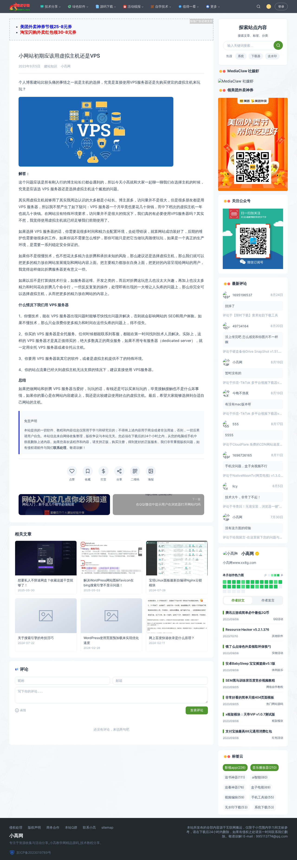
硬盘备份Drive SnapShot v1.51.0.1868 (260, 351)
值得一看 (189, 6)
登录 (281, 6)
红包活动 (277, 737)
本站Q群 (71, 827)
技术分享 (51, 6)
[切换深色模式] (269, 6)
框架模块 (277, 720)
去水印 (272, 56)
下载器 (255, 56)
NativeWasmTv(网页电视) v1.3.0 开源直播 (263, 475)
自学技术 (161, 6)
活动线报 (134, 6)
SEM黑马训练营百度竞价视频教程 (250, 680)
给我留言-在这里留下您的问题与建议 (259, 537)
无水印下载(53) (236, 807)
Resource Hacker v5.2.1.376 (247, 629)
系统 (241, 56)
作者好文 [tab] (238, 600)
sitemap (107, 827)
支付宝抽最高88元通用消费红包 (249, 731)
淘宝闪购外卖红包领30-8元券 (48, 32)
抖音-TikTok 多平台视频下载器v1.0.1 (259, 382)
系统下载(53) (264, 807)
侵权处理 (15, 827)
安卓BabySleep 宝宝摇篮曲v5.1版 (250, 663)
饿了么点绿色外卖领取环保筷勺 (248, 646)
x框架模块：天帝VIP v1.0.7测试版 (250, 714)
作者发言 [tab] (267, 600)
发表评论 (196, 710)
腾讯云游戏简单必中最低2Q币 (247, 612)
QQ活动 (278, 619)
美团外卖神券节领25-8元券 (46, 26)
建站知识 (50, 66)
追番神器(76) (234, 787)
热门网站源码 (274, 704)
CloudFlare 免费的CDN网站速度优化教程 (262, 444)
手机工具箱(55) (262, 797)
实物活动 (277, 653)
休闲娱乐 (277, 670)
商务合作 (52, 827)
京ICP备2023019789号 (33, 852)
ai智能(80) (260, 777)
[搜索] (258, 6)
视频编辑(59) (234, 797)
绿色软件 (78, 6)
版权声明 (34, 827)
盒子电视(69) (261, 787)
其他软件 (277, 636)
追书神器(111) (235, 777)
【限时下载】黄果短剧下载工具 (255, 315)
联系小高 (89, 827)
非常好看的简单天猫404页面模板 (250, 697)
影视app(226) (235, 767)
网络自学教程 (274, 687)
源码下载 (106, 6)
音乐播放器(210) (264, 767)
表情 (23, 710)
